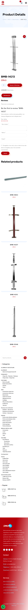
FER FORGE (4, 380)
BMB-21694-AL (12, 502)
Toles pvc (5, 450)
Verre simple (5, 472)
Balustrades (15, 19)
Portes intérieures (7, 426)
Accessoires (5, 430)
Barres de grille (6, 382)
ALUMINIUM (4, 370)
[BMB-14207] (14, 221)
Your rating (4, 119)
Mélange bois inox (7, 398)
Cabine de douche (7, 396)
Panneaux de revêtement (7, 407)
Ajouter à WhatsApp (15, 85)
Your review (5, 124)
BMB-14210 (14, 294)
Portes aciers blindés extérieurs (10, 417)
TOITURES (3, 437)
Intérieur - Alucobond (8, 413)
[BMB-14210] (14, 271)
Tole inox (5, 405)
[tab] (6, 95)
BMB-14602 (14, 195)
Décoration (6, 443)
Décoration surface (8, 444)
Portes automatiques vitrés (9, 419)
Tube (4, 435)
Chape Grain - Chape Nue (8, 377)
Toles (4, 448)
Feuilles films (5, 458)
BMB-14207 (14, 245)
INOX (9, 19)
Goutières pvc (6, 446)
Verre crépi (5, 462)
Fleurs (4, 387)
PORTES (3, 415)
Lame (4, 432)
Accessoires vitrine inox (8, 393)
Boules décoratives (7, 383)
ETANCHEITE (4, 374)
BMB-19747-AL (12, 495)
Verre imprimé (6, 467)
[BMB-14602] (14, 178)
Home (4, 19)
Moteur (4, 433)
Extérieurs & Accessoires (8, 411)
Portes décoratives (7, 422)
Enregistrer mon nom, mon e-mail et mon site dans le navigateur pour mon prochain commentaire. (13, 148)
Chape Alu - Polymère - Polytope (10, 376)
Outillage (5, 400)
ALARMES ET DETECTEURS (7, 367)
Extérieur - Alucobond (8, 409)
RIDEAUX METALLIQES (6, 428)
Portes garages (6, 424)
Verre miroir (5, 468)
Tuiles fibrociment (7, 451)
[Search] (25, 358)
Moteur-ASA (6, 478)
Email (3, 139)
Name (4, 132)
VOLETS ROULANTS (6, 474)
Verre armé (5, 460)
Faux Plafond (6, 439)
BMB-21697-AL (12, 489)
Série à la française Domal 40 (9, 371)
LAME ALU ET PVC (7, 476)
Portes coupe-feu (7, 420)
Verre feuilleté (6, 465)
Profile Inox (5, 403)
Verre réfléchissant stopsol (9, 470)
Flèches (4, 385)
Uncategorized (4, 454)
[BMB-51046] (14, 321)
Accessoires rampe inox (8, 391)
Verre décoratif (6, 463)
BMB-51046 (14, 344)
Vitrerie (3, 456)
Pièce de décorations (7, 401)
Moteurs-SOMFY (7, 480)
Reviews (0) (7, 95)
